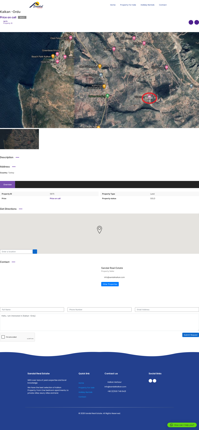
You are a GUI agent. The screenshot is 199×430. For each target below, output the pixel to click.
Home (113, 5)
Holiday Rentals (147, 5)
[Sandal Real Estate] (15, 286)
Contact (163, 5)
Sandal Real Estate (112, 268)
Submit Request (191, 335)
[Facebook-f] (154, 380)
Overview (7, 184)
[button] (182, 425)
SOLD (152, 198)
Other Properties (110, 284)
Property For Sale (128, 5)
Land (152, 194)
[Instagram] (150, 380)
